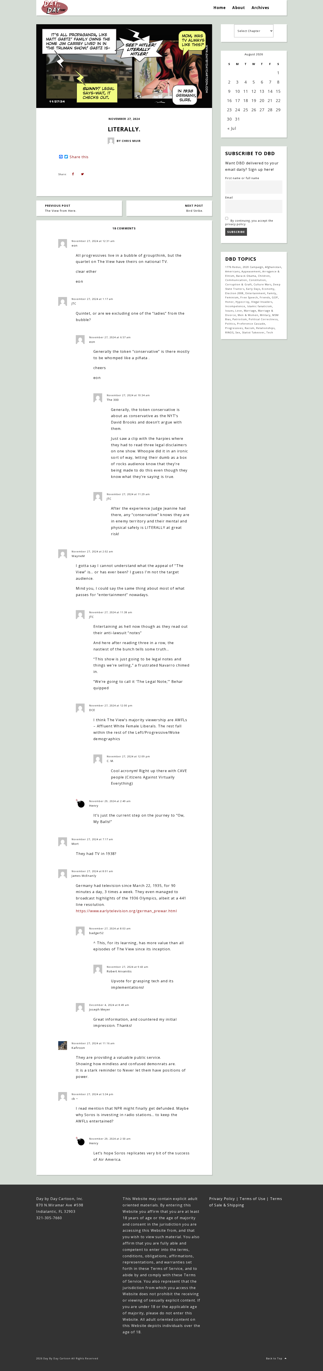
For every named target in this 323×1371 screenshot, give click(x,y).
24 (237, 109)
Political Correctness (263, 319)
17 (237, 100)
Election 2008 (234, 293)
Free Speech (249, 297)
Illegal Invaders (261, 301)
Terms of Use (252, 1198)
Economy (268, 288)
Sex (237, 332)
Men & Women (248, 315)
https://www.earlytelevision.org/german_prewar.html (126, 910)
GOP (275, 297)
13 (261, 91)
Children (264, 275)
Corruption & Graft (238, 284)
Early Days (253, 288)
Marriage (250, 310)
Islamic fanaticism (259, 306)
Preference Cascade (251, 323)
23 (229, 109)
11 (245, 91)
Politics (230, 323)
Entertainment (255, 293)
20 (261, 100)
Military (265, 315)
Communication (236, 280)
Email (229, 197)
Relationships (265, 328)
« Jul (231, 128)
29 (278, 109)
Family (271, 293)
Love (238, 310)
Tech (269, 332)
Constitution (257, 280)
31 (237, 119)
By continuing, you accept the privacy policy (249, 222)
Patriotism (239, 319)
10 (237, 91)
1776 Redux (233, 267)
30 (229, 119)
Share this (79, 157)
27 (261, 109)
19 (253, 100)
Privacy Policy (222, 1198)
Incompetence (235, 306)
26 (253, 109)
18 (245, 100)
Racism (249, 328)
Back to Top (274, 1358)
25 (245, 109)
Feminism (232, 297)
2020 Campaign (253, 267)
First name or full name (242, 178)
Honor (229, 301)
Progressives (234, 328)
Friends (265, 297)
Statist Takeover (253, 332)
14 (270, 91)
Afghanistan (273, 267)
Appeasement (250, 271)
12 (253, 91)
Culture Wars (262, 284)
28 (270, 109)
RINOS (229, 332)
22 (278, 100)
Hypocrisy (242, 301)
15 (278, 91)
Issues (229, 310)
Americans (232, 271)
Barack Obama (246, 275)
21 (270, 100)
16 (229, 100)
